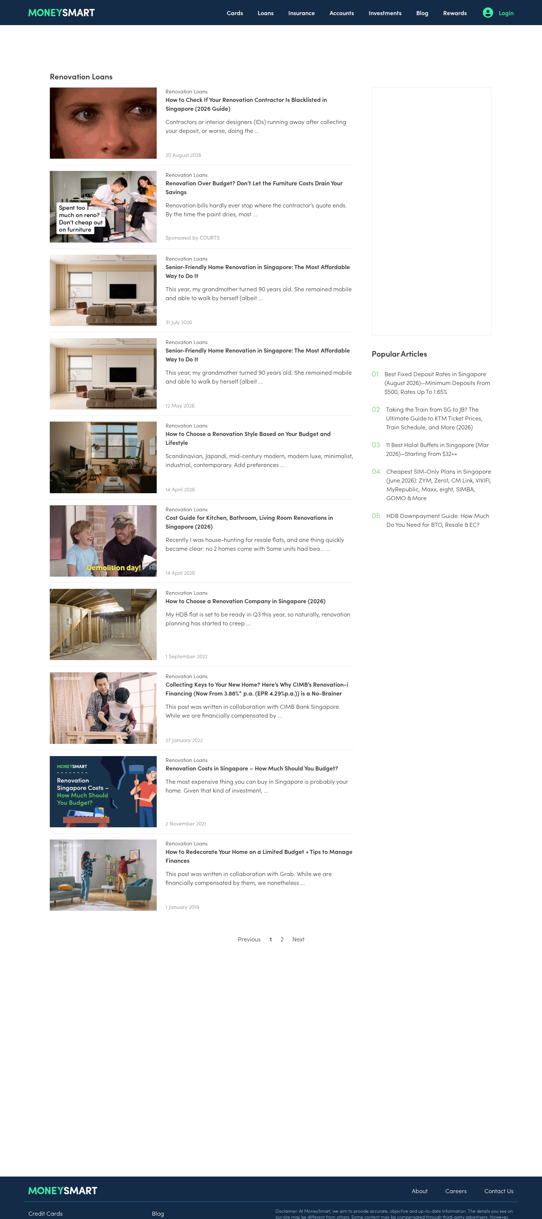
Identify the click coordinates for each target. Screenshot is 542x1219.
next (298, 939)
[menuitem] (234, 12)
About (420, 1191)
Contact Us (499, 1191)
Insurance (301, 12)
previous (249, 939)
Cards (235, 12)
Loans (266, 12)
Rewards (455, 12)
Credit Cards (45, 1213)
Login (506, 12)
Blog (422, 12)
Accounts (342, 12)
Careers (456, 1191)
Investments (385, 12)
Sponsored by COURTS (193, 237)
